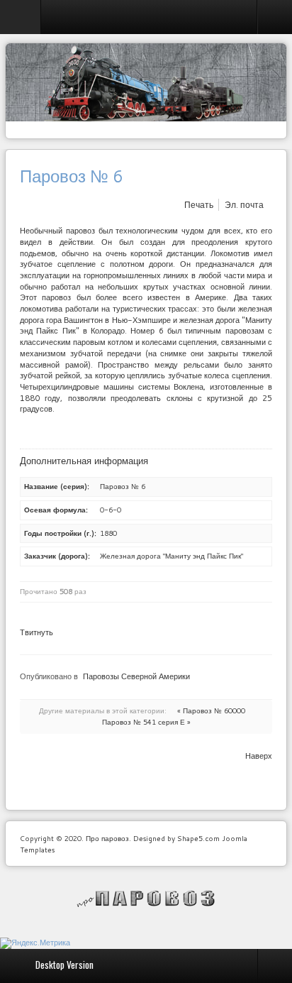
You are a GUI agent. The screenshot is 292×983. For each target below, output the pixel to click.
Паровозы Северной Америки (136, 676)
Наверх (258, 756)
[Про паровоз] (146, 898)
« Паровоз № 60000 (211, 710)
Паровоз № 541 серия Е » (146, 722)
